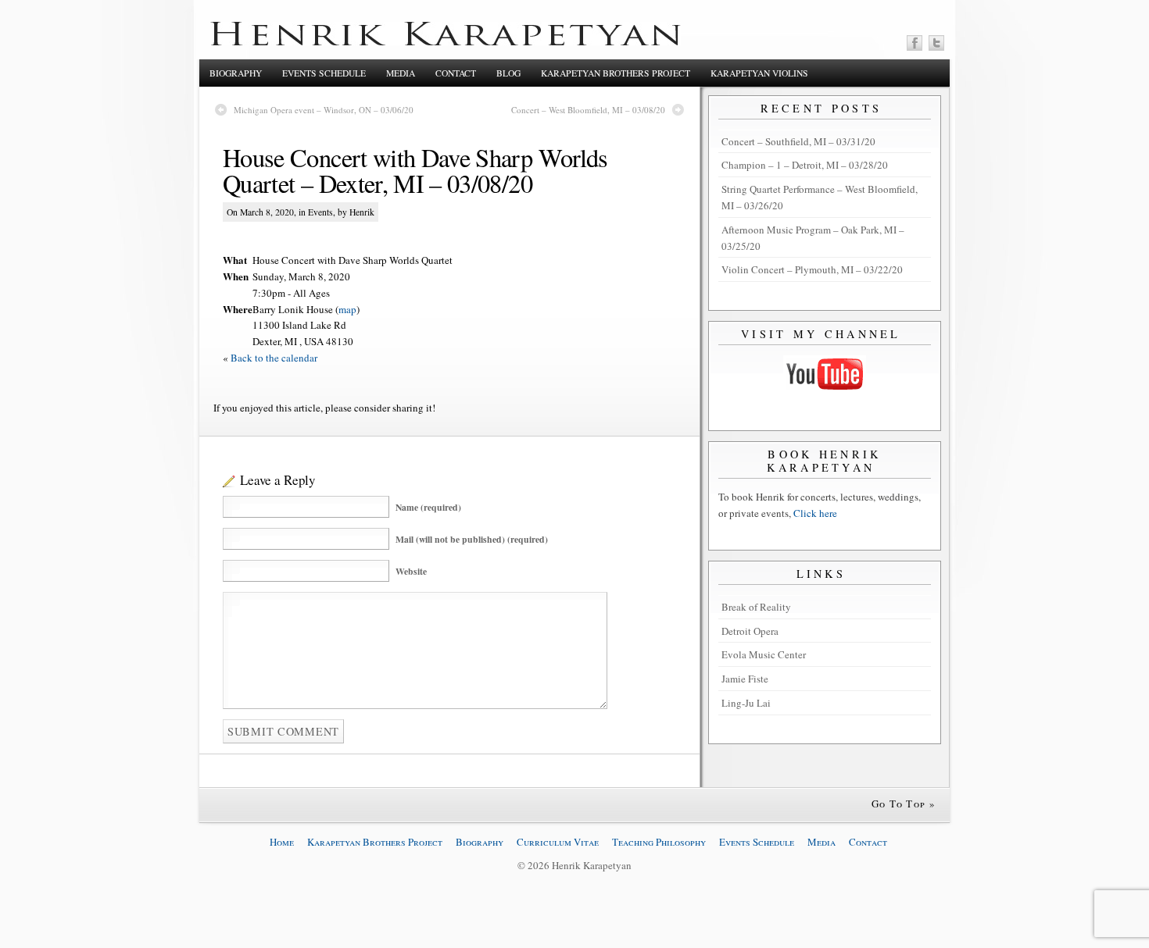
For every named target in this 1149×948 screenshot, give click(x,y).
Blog (508, 73)
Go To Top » (904, 804)
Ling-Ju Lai (746, 703)
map (347, 309)
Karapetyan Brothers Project (615, 73)
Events (320, 212)
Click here (815, 513)
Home (282, 842)
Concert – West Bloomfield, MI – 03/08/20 (588, 110)
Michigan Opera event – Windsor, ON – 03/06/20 (323, 110)
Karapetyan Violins (759, 73)
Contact (455, 73)
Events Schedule (324, 73)
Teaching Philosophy (659, 842)
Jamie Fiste (744, 679)
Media (400, 73)
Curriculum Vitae (558, 842)
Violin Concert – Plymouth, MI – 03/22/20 (812, 269)
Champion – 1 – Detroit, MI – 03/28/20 (804, 165)
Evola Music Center (763, 654)
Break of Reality (756, 607)
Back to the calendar (274, 358)
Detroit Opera (750, 631)
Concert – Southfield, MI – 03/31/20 (798, 141)
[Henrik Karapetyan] (445, 41)
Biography (235, 73)
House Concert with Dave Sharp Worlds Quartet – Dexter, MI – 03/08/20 (415, 170)
